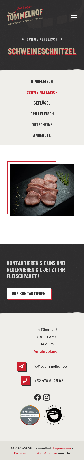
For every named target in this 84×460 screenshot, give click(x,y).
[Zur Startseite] (25, 15)
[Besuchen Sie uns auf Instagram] (46, 397)
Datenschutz (24, 453)
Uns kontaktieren (29, 293)
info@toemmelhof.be (49, 366)
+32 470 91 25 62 (48, 380)
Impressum (62, 448)
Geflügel (42, 103)
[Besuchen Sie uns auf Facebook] (37, 397)
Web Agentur (47, 453)
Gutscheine (42, 124)
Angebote (42, 135)
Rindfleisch (42, 81)
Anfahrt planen (46, 351)
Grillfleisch (42, 113)
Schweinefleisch (42, 92)
